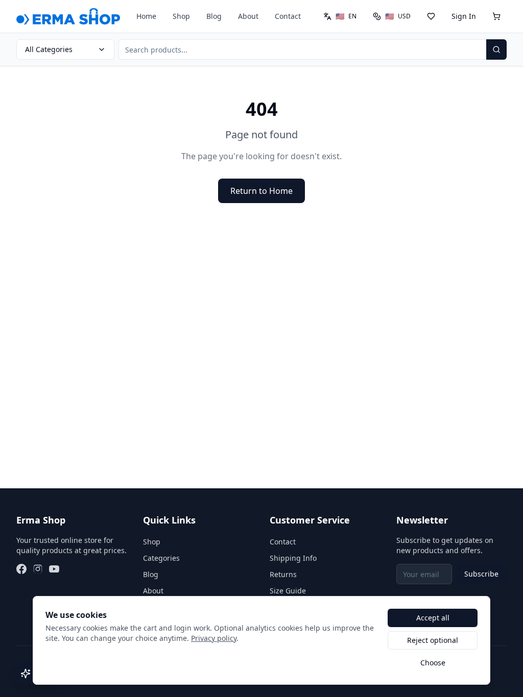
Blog (214, 16)
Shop (181, 16)
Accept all (432, 618)
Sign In (463, 16)
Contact (288, 16)
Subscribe (481, 574)
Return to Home (261, 190)
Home (146, 16)
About (248, 16)
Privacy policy (213, 638)
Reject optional (432, 640)
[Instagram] (38, 569)
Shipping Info (293, 558)
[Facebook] (21, 569)
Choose (432, 662)
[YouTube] (54, 569)
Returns (283, 574)
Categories (161, 558)
